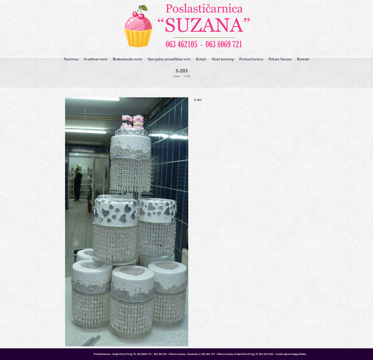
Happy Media (299, 354)
